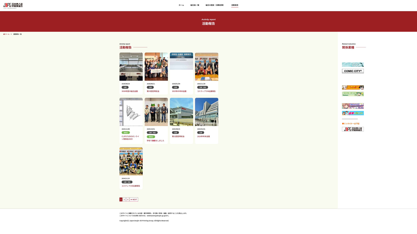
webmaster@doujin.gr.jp (156, 215)
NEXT (134, 199)
